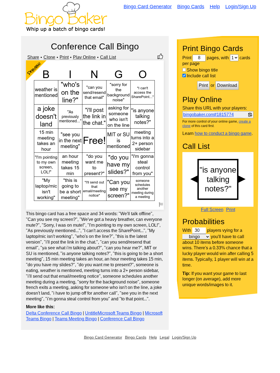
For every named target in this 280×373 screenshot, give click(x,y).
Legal (164, 337)
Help (215, 6)
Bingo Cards (190, 6)
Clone (49, 57)
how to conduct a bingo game (223, 133)
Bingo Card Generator (148, 6)
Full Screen (212, 210)
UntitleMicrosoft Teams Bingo (113, 313)
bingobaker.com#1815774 (208, 114)
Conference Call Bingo (122, 318)
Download (227, 85)
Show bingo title (202, 70)
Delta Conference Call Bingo (54, 313)
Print (64, 57)
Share (33, 57)
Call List (108, 57)
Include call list (201, 75)
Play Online (84, 57)
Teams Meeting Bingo (76, 318)
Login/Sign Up (240, 6)
